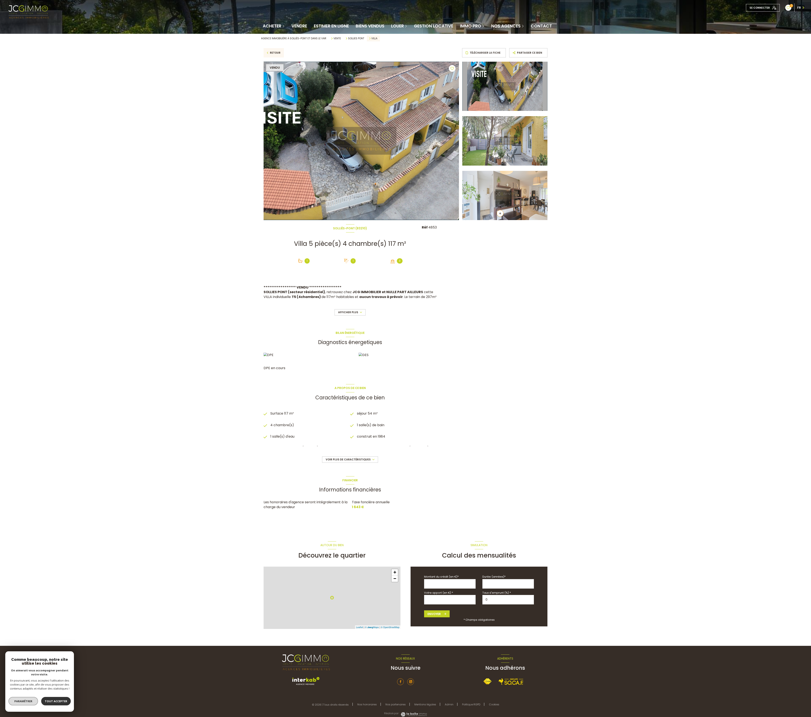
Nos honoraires (367, 704)
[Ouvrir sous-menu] (284, 26)
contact (541, 26)
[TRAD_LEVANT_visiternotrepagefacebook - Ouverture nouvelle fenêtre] (400, 681)
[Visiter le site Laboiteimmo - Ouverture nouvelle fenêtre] (413, 714)
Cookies (494, 704)
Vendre (299, 26)
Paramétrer (23, 701)
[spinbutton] (508, 599)
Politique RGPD (471, 704)
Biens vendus (370, 26)
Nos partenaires (395, 704)
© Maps (372, 627)
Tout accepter (56, 701)
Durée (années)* (494, 576)
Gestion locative (433, 26)
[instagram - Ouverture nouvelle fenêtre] (410, 681)
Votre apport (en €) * (438, 593)
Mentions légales (425, 704)
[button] (500, 213)
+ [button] (394, 572)
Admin (449, 704)
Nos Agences (506, 26)
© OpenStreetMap (390, 627)
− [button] (394, 578)
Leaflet (359, 627)
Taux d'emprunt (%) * (496, 593)
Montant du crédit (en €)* (441, 576)
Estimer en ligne (331, 26)
